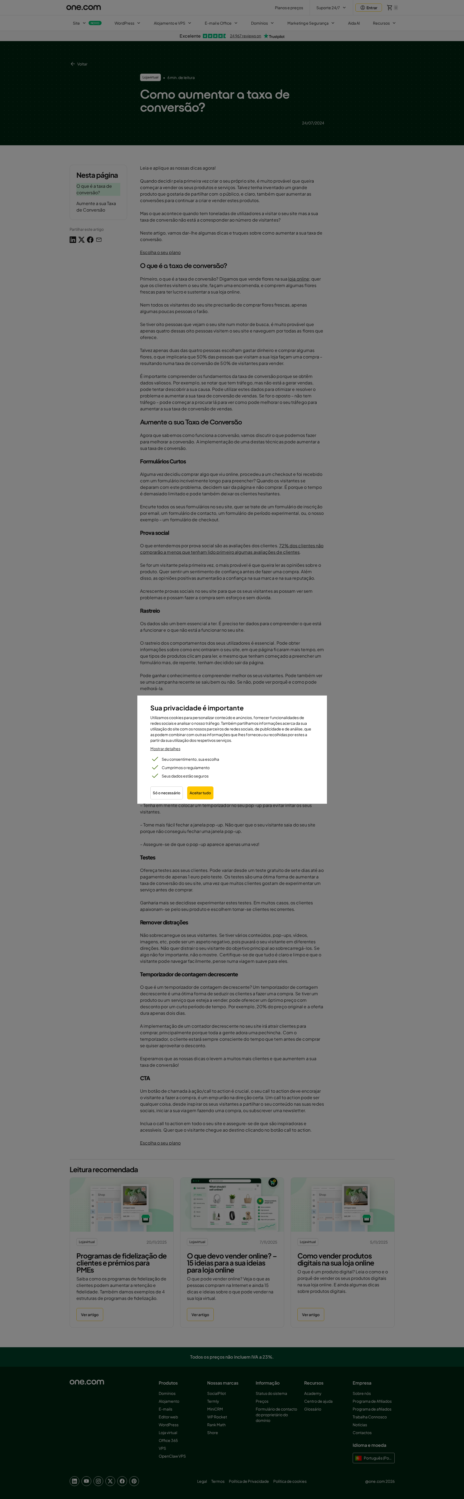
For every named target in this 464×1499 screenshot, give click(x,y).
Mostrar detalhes (165, 748)
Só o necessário (166, 792)
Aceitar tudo (200, 792)
